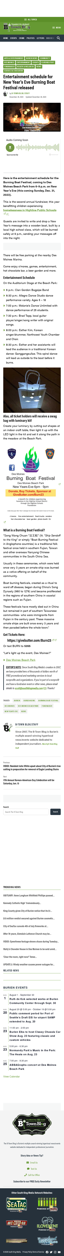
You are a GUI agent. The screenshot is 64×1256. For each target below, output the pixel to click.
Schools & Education (13, 70)
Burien (17, 700)
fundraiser (47, 705)
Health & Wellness (25, 66)
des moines (10, 705)
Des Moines (9, 62)
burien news (29, 700)
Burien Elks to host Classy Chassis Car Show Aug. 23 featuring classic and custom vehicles (34, 1036)
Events (13, 38)
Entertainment (23, 62)
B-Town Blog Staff (21, 93)
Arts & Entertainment (13, 58)
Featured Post (47, 62)
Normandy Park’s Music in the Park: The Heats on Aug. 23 (32, 1052)
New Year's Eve (11, 711)
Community (45, 58)
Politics (31, 38)
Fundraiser (9, 66)
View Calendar (11, 1076)
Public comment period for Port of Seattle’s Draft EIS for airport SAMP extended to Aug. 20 (32, 1017)
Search (6, 806)
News (39, 66)
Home (5, 38)
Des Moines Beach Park (20, 660)
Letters (40, 38)
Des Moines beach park (28, 705)
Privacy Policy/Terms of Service (33, 1251)
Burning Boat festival (48, 700)
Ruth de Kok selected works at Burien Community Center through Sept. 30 (33, 1001)
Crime (22, 38)
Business (50, 38)
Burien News (31, 58)
